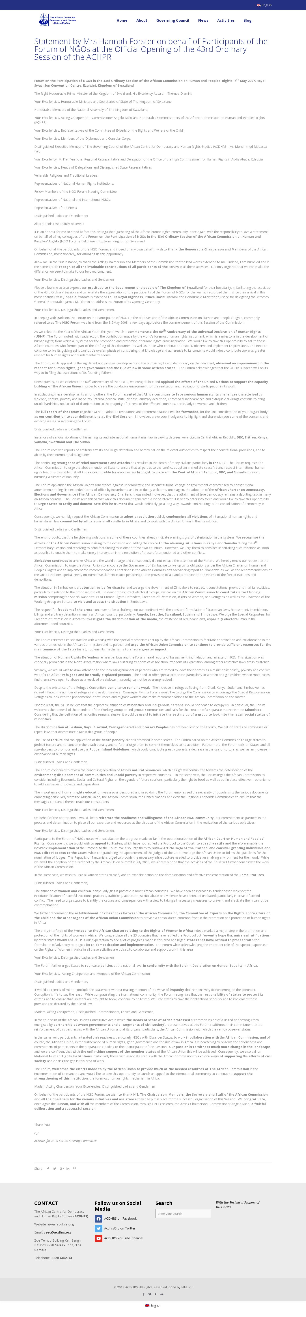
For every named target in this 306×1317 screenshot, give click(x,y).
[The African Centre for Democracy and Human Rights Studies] (58, 20)
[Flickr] (162, 1294)
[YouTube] (156, 1294)
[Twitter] (150, 1294)
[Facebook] (144, 1294)
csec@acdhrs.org (57, 1232)
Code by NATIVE (180, 1287)
